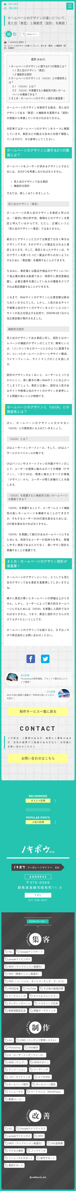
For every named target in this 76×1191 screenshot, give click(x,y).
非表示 (40, 59)
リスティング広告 (48, 1003)
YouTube (31, 988)
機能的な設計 (22, 74)
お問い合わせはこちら (38, 758)
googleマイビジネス (19, 959)
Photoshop (14, 1047)
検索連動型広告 (17, 1010)
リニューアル (15, 1091)
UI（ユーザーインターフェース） (26, 1055)
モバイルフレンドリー (45, 996)
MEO (40, 1136)
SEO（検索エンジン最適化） (24, 974)
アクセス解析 (15, 1150)
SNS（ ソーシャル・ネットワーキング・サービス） (37, 981)
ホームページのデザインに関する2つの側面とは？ (38, 66)
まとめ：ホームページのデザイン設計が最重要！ (37, 98)
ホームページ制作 (18, 1084)
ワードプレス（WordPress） (47, 1091)
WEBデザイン (32, 34)
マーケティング (17, 996)
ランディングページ (19, 1003)
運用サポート (15, 1165)
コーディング (40, 1069)
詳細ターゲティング (44, 1010)
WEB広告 (13, 988)
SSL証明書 (57, 1143)
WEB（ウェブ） (17, 1062)
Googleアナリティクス (32, 1128)
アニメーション (17, 1069)
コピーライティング (19, 1077)
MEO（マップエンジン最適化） (25, 966)
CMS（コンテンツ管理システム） (39, 1040)
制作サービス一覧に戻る (38, 711)
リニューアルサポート (20, 1158)
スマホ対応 (44, 1077)
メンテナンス (38, 1150)
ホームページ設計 (46, 1084)
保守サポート (47, 1158)
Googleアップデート (31, 952)
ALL (10, 952)
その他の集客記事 (53, 988)
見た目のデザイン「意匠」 (29, 70)
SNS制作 (33, 1047)
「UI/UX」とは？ (24, 86)
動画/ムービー (16, 1099)
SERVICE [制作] (17, 42)
